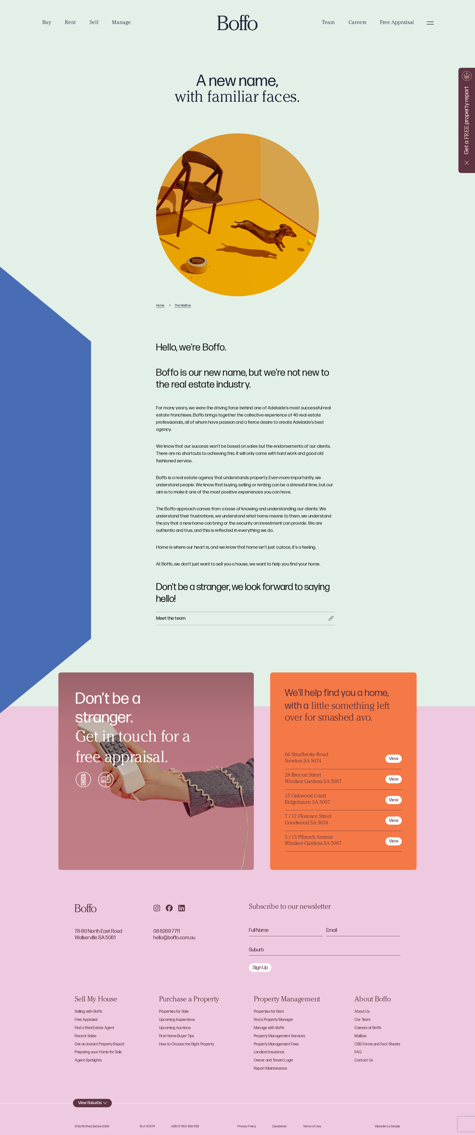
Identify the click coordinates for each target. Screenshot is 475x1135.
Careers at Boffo (368, 1028)
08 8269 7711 (166, 931)
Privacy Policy (247, 1126)
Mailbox (360, 1036)
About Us (362, 1011)
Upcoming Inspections (177, 1019)
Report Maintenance (270, 1068)
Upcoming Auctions (175, 1028)
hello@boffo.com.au (174, 938)
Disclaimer (279, 1126)
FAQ (358, 1052)
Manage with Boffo (269, 1028)
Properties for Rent (269, 1011)
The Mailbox (183, 305)
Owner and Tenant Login (273, 1060)
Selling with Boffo (88, 1011)
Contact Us (364, 1060)
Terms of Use (312, 1126)
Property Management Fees (276, 1044)
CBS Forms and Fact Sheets (377, 1044)
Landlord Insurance (269, 1052)
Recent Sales (85, 1036)
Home (160, 305)
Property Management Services (279, 1036)
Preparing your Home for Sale (98, 1052)
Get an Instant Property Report (99, 1044)
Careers (358, 22)
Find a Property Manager (273, 1019)
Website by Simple (387, 1126)
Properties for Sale (174, 1011)
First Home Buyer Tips (176, 1036)
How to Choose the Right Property (186, 1044)
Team (328, 22)
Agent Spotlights (88, 1060)
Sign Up (260, 967)
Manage (121, 22)
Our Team (362, 1019)
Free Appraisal (397, 22)
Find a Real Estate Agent (94, 1028)
